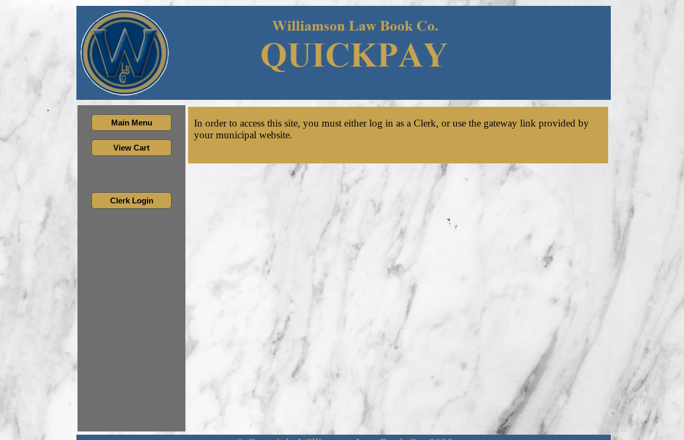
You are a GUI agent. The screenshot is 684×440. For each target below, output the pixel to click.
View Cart (131, 147)
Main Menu (131, 122)
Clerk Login (131, 200)
